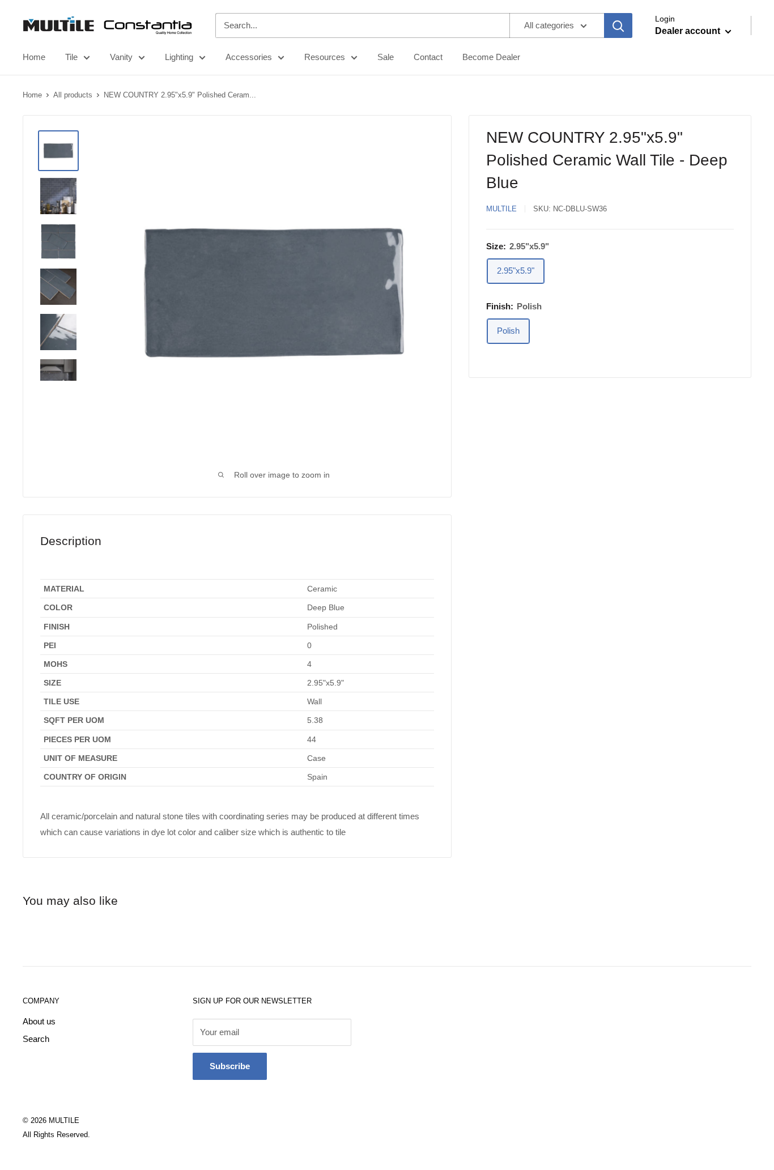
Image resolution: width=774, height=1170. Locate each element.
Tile (71, 57)
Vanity (121, 57)
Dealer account (688, 31)
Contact (428, 57)
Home (34, 57)
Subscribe (230, 1066)
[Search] (618, 25)
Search (36, 1039)
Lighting (179, 57)
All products (72, 95)
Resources (324, 57)
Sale (385, 57)
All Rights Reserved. (56, 1134)
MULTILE (501, 209)
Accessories (249, 57)
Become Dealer (491, 57)
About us (39, 1021)
